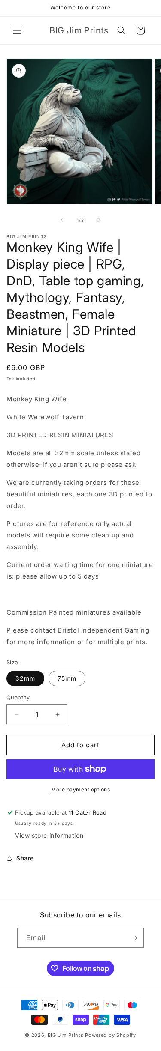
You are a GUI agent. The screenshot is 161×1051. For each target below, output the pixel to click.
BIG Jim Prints (66, 1035)
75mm (67, 678)
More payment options (80, 789)
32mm (25, 678)
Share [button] (25, 858)
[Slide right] (99, 220)
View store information (49, 835)
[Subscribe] (134, 938)
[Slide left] (61, 220)
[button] (17, 30)
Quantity (18, 697)
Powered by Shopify (110, 1035)
